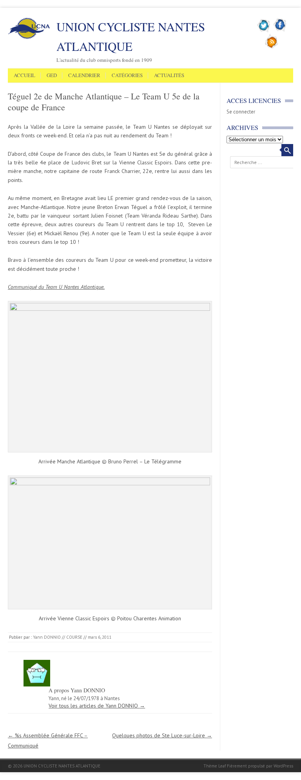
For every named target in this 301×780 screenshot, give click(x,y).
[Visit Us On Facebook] (280, 30)
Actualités (169, 75)
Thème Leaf (214, 766)
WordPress (283, 766)
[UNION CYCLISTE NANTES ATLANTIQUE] (29, 37)
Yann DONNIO (47, 637)
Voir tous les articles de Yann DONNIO (97, 705)
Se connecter (241, 111)
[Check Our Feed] (272, 47)
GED (52, 75)
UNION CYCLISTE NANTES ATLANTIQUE (130, 36)
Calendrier (84, 75)
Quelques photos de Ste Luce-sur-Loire (162, 735)
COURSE (74, 637)
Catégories (127, 75)
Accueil (24, 75)
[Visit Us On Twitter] (264, 30)
